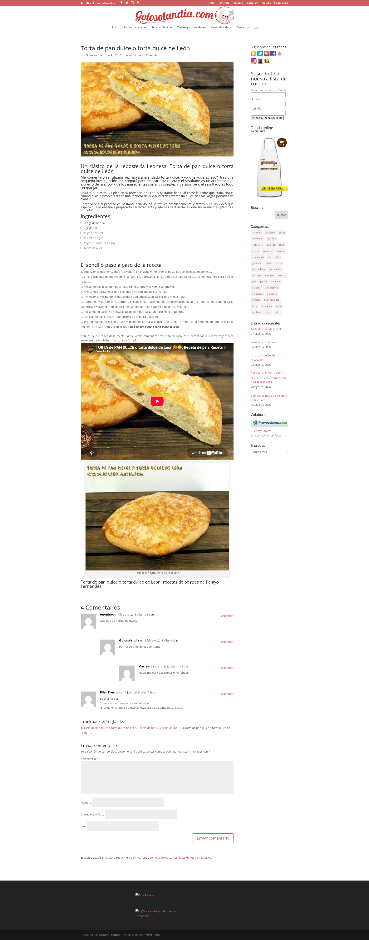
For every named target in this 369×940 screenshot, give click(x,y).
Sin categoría (271, 287)
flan (278, 257)
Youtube (266, 3)
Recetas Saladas (161, 27)
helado (268, 263)
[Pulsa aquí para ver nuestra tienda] (269, 197)
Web (83, 826)
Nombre (86, 802)
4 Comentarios (153, 55)
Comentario (89, 759)
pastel (263, 281)
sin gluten (257, 293)
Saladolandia (281, 3)
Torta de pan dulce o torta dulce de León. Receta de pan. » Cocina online (130, 728)
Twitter (211, 3)
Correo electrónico (92, 814)
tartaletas (266, 306)
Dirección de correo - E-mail (269, 90)
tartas (279, 306)
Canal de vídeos (221, 27)
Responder (226, 616)
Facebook (238, 3)
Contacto (243, 27)
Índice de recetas (135, 27)
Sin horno (272, 293)
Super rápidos (271, 299)
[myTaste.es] (144, 911)
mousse (269, 275)
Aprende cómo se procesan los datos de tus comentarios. (175, 857)
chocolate (257, 244)
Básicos (272, 238)
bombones (258, 238)
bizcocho (270, 232)
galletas (256, 263)
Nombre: (256, 99)
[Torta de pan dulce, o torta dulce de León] (157, 568)
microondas (275, 269)
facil (270, 257)
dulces (280, 251)
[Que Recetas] (145, 895)
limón (279, 263)
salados (256, 287)
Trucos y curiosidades (191, 27)
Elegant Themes (109, 935)
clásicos (271, 244)
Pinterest (224, 3)
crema (255, 251)
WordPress (152, 935)
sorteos (256, 299)
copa (281, 244)
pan (254, 281)
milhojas (256, 275)
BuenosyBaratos (261, 431)
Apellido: (256, 108)
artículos (257, 232)
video (137, 55)
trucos (267, 312)
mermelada (258, 269)
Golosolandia (94, 55)
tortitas (256, 312)
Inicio (115, 27)
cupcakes (268, 251)
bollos (128, 55)
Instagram (252, 3)
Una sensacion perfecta (266, 435)
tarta (255, 306)
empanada (258, 257)
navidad (282, 275)
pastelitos (276, 281)
